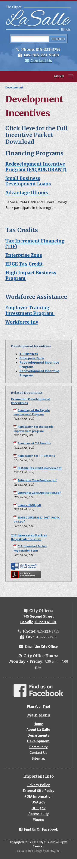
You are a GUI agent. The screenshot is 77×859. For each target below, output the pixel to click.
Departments (38, 735)
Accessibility (38, 813)
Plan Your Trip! (38, 706)
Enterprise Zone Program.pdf (37, 480)
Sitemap (38, 758)
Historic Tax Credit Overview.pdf (40, 468)
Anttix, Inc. (53, 851)
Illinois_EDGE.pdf (29, 505)
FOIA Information (38, 796)
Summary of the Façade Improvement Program (31, 412)
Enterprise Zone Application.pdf (39, 493)
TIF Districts (28, 354)
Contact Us (41, 60)
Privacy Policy (38, 785)
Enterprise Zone (31, 358)
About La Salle (38, 729)
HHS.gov (39, 808)
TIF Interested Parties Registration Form (29, 537)
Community (38, 746)
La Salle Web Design (29, 851)
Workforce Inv (21, 322)
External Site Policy (38, 790)
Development (14, 87)
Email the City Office (41, 646)
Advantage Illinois (27, 192)
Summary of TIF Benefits (34, 443)
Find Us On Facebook (40, 829)
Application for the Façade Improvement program (33, 429)
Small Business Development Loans (28, 181)
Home (38, 723)
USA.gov (38, 802)
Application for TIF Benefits (36, 456)
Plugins (38, 819)
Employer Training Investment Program (30, 310)
